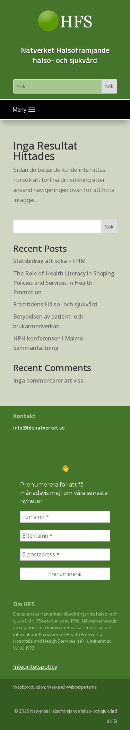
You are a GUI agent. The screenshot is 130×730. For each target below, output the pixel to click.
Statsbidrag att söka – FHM (49, 261)
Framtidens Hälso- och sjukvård (55, 304)
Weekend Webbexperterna (72, 687)
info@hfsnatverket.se (38, 428)
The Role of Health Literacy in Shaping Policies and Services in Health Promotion (63, 283)
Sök (109, 226)
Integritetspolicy (35, 666)
